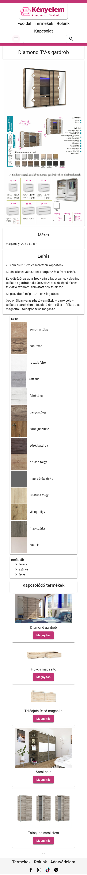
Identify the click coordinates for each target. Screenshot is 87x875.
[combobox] (45, 39)
